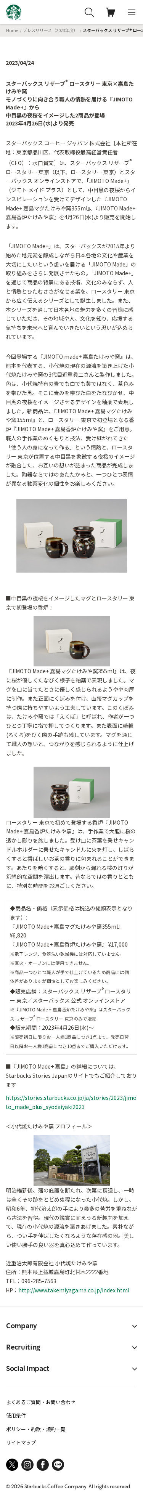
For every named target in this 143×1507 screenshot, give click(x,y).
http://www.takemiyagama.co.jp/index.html (73, 1290)
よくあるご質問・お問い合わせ (41, 1402)
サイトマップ (21, 1442)
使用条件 (16, 1415)
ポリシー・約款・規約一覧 (36, 1429)
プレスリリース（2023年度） (50, 30)
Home (12, 30)
